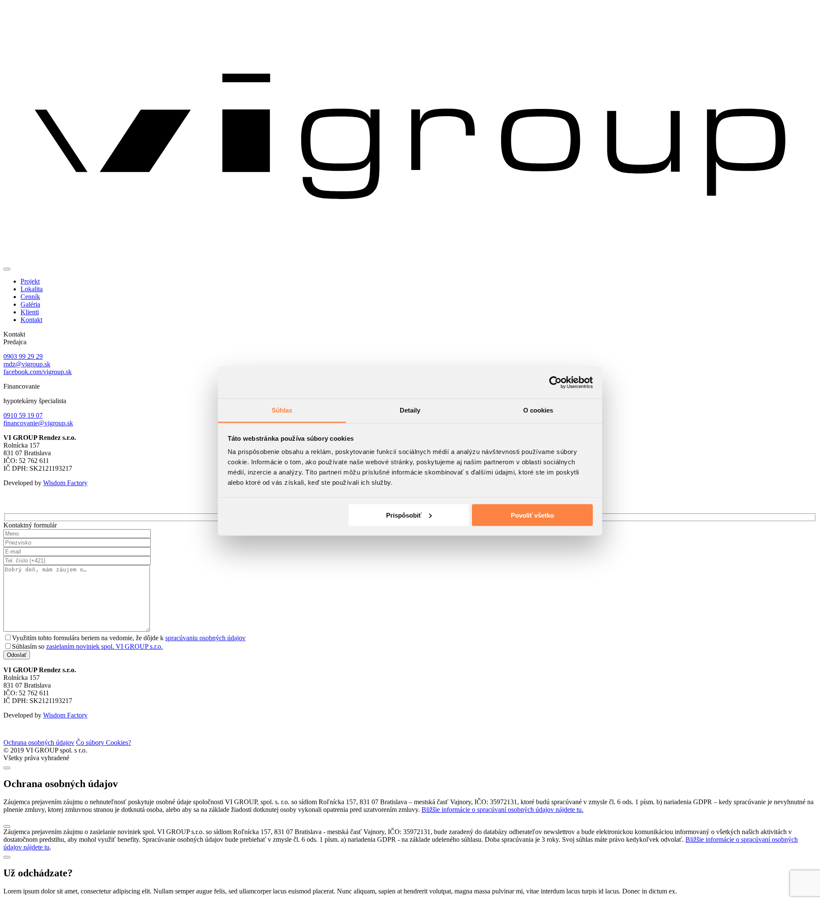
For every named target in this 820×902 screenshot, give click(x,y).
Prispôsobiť (404, 514)
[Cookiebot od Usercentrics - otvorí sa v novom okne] (555, 382)
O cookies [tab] (538, 410)
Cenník (30, 296)
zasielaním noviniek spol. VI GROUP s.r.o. (104, 646)
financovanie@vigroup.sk (38, 423)
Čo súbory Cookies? (103, 742)
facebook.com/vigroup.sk (37, 371)
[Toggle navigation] (6, 269)
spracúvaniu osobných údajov (205, 637)
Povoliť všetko (532, 514)
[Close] (6, 768)
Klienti (29, 312)
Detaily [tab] (410, 410)
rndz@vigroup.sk (26, 364)
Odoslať (16, 655)
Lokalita (31, 289)
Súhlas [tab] (282, 410)
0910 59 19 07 (23, 415)
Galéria (30, 304)
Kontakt (31, 319)
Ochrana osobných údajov (38, 742)
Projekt (30, 281)
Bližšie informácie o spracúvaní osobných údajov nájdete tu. (502, 809)
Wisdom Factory (65, 482)
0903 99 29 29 (23, 356)
